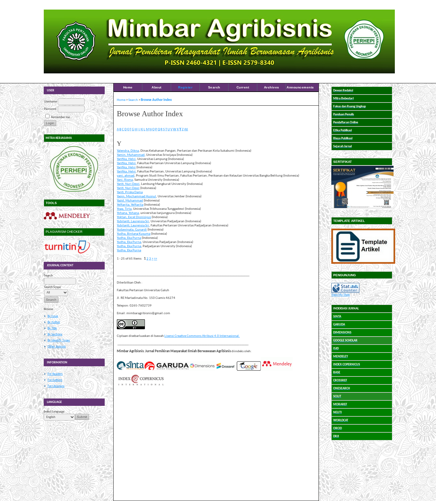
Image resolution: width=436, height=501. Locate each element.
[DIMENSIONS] (202, 370)
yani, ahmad (125, 176)
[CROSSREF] (226, 370)
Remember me (60, 117)
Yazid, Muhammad (130, 200)
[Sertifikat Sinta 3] (362, 208)
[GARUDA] (166, 370)
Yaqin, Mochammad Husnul (136, 196)
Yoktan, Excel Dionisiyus (134, 217)
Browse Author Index (156, 100)
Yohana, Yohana (128, 213)
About (157, 87)
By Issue (53, 316)
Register (185, 87)
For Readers (55, 374)
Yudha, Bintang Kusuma (133, 234)
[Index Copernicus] (141, 385)
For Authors (55, 380)
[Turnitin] (67, 253)
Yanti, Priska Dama (130, 192)
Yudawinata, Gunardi (132, 230)
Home (128, 87)
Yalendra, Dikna (128, 151)
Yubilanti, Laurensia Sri (133, 221)
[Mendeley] (67, 219)
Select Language (54, 412)
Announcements (300, 87)
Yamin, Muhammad (131, 155)
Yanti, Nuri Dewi (128, 184)
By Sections (55, 334)
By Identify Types (59, 340)
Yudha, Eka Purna (129, 238)
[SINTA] (130, 370)
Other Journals (57, 346)
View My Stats (340, 295)
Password (50, 109)
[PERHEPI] (74, 169)
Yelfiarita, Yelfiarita (130, 205)
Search (214, 87)
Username (50, 101)
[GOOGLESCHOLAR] (249, 370)
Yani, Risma (125, 180)
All (186, 129)
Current (243, 87)
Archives (271, 87)
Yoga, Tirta (124, 209)
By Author (54, 322)
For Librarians (56, 386)
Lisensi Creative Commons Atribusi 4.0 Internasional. (202, 336)
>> (155, 259)
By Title (52, 328)
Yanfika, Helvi (126, 159)
